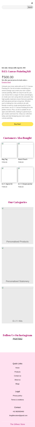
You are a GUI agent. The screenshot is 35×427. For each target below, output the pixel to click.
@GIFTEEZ (17, 339)
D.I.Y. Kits (5, 68)
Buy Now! (17, 124)
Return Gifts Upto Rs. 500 (17, 68)
